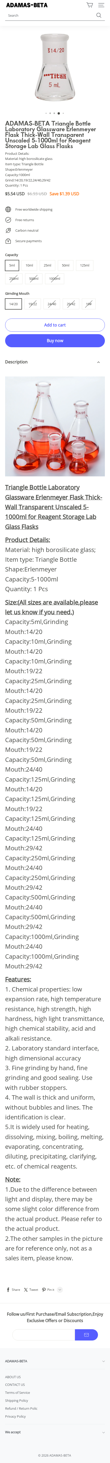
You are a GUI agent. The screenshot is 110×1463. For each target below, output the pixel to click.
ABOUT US (13, 1377)
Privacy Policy (15, 1416)
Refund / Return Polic (21, 1408)
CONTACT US (15, 1384)
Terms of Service (17, 1392)
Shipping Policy (16, 1400)
